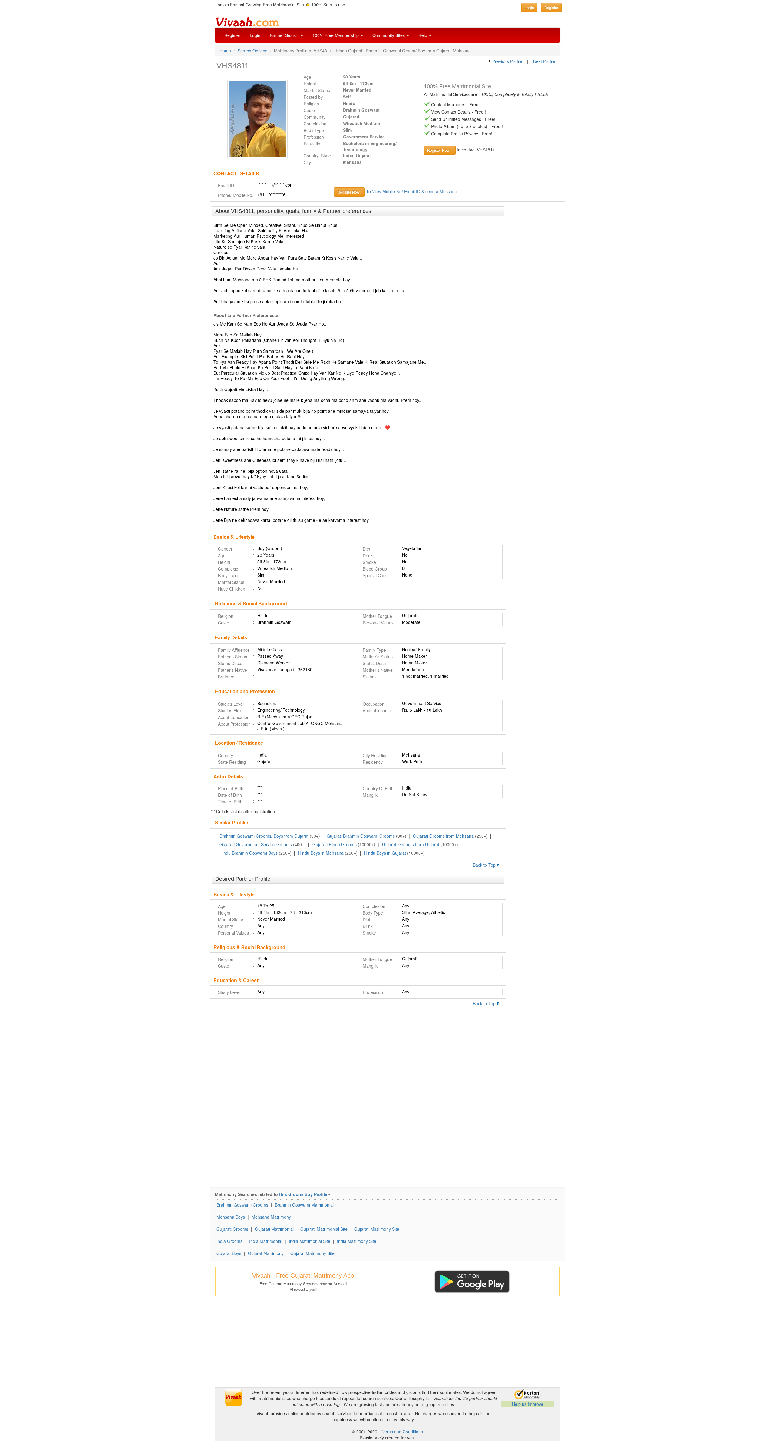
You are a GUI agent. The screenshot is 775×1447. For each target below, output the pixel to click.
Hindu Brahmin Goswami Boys (248, 853)
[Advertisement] (535, 299)
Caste (309, 110)
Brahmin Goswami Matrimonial (304, 1205)
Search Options (252, 51)
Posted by (313, 97)
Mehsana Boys (230, 1217)
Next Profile (544, 61)
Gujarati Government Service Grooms (255, 844)
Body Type (314, 130)
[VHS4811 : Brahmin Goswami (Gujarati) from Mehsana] (254, 119)
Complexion (315, 124)
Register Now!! (349, 191)
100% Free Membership (336, 35)
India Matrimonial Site (309, 1241)
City (307, 162)
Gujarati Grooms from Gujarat (410, 844)
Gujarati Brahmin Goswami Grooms (361, 836)
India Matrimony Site (356, 1241)
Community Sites (389, 35)
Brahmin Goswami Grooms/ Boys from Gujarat (263, 836)
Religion (311, 104)
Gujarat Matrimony (266, 1253)
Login (255, 35)
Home (225, 51)
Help (423, 35)
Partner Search (285, 35)
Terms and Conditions (402, 1432)
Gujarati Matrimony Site (376, 1229)
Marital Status (317, 90)
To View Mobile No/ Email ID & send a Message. (412, 191)
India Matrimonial (265, 1241)
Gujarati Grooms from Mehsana (443, 836)
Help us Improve (527, 1404)
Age (307, 77)
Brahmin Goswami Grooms (242, 1205)
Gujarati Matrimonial (274, 1229)
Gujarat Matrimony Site (312, 1253)
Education (313, 144)
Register (232, 35)
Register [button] (551, 7)
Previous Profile (507, 61)
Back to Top (485, 865)
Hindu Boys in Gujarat (385, 853)
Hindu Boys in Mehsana (321, 853)
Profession (314, 137)
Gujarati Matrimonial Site (324, 1229)
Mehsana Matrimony (271, 1217)
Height (310, 84)
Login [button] (529, 7)
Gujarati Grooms (232, 1229)
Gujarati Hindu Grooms (334, 844)
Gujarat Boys (228, 1253)
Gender (225, 549)
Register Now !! (439, 150)
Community (314, 117)
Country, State (317, 156)
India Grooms (229, 1241)
